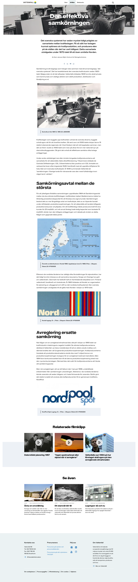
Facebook (71, 547)
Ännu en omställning (34, 506)
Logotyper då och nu (95, 506)
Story (53, 11)
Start (65, 2)
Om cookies (65, 571)
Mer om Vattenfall (101, 566)
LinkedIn (76, 547)
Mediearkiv (80, 2)
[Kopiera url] (74, 63)
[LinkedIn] (67, 63)
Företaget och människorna (97, 503)
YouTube (71, 552)
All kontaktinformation (34, 557)
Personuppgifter (42, 571)
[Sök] (113, 2)
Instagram (76, 552)
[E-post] (70, 63)
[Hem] (29, 2)
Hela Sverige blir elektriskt (69, 11)
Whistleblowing (54, 571)
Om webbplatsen (29, 571)
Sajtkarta (73, 571)
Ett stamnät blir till (63, 506)
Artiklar (72, 2)
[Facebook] (64, 63)
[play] (38, 442)
